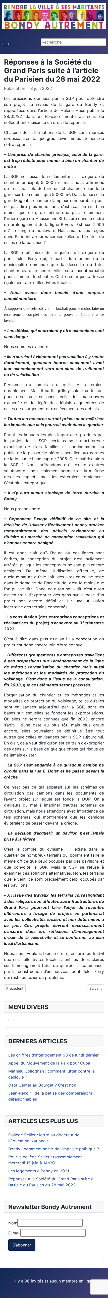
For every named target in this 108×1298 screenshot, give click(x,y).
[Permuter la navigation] (5, 44)
